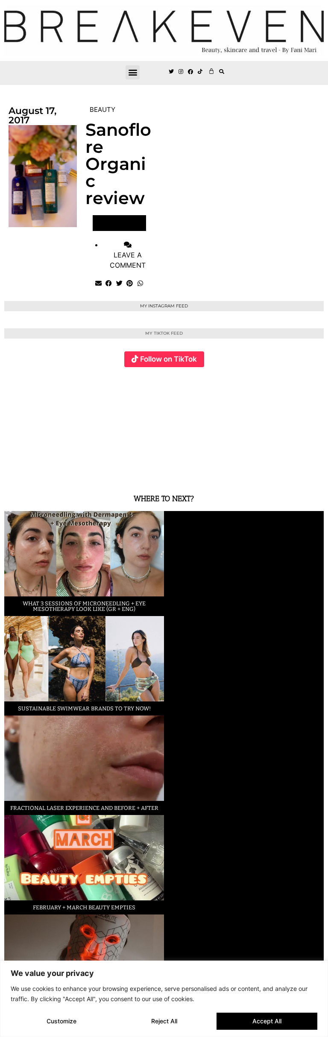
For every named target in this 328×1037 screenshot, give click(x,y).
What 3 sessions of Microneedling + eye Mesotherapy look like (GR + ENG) (84, 606)
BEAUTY (102, 109)
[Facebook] (191, 72)
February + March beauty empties (84, 907)
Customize (61, 1021)
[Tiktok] (200, 72)
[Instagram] (181, 72)
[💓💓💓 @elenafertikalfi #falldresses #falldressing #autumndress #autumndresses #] (138, 426)
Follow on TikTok (168, 359)
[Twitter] (171, 72)
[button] (133, 72)
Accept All (266, 1021)
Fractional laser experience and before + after (84, 808)
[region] (164, 999)
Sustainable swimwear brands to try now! (84, 708)
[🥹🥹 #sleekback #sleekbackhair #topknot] (245, 426)
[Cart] (211, 71)
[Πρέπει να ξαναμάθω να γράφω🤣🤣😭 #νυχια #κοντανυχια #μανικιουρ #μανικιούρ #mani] (298, 426)
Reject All (164, 1021)
